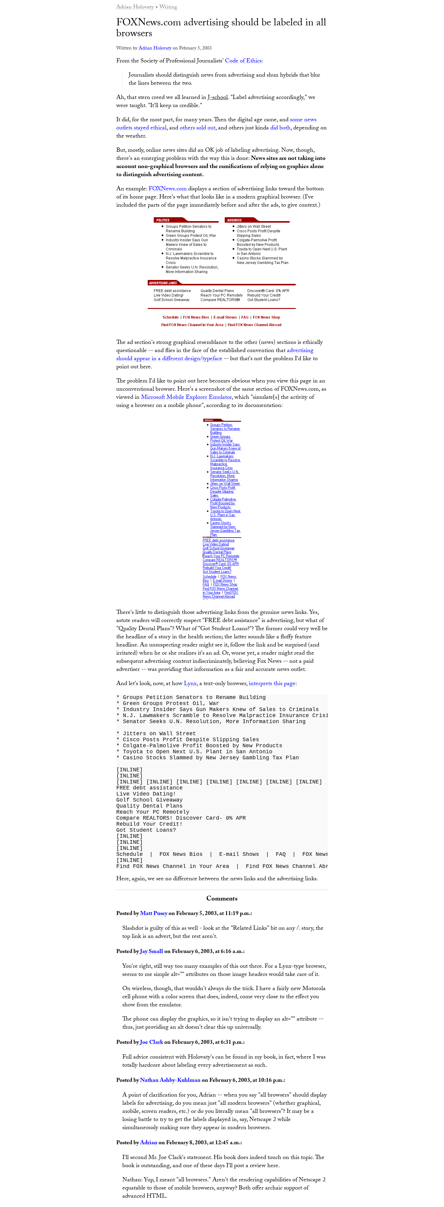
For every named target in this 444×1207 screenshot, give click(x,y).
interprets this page (272, 684)
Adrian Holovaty (135, 7)
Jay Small (151, 952)
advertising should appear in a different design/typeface (215, 355)
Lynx (190, 684)
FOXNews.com (168, 189)
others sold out (197, 128)
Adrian (148, 1143)
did (274, 128)
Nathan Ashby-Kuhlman (170, 1081)
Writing (168, 7)
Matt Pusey (153, 914)
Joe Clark (151, 1043)
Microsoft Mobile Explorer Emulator (186, 398)
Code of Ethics (243, 61)
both (285, 128)
